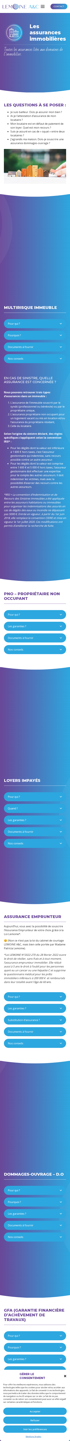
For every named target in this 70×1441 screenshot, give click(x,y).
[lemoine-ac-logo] (21, 6)
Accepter (35, 1411)
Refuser (35, 1420)
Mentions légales (33, 1436)
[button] (65, 1376)
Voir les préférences (35, 1429)
